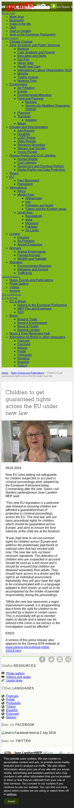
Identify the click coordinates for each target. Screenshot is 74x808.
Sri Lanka (32, 230)
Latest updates (11, 276)
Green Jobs (25, 63)
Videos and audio (18, 677)
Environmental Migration (34, 95)
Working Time (27, 80)
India (28, 219)
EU (11, 177)
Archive (14, 290)
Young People (27, 152)
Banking (23, 48)
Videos (14, 287)
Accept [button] (11, 801)
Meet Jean (8, 13)
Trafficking (24, 273)
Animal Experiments (31, 251)
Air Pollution (26, 88)
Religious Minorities (31, 145)
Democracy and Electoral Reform (40, 166)
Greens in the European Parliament (42, 305)
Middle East (25, 194)
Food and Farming (30, 98)
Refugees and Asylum (32, 269)
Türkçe (22, 365)
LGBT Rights (26, 137)
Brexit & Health (27, 326)
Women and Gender (31, 148)
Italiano (22, 347)
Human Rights (27, 159)
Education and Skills (31, 56)
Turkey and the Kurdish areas (45, 209)
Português (24, 355)
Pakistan (31, 226)
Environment (18, 84)
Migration (15, 262)
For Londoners (11, 294)
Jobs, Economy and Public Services (34, 45)
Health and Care (28, 66)
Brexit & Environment (32, 323)
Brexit (13, 315)
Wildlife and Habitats (31, 258)
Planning (23, 112)
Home (5, 373)
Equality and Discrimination (28, 127)
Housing (23, 237)
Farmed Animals (28, 255)
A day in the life (20, 24)
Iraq (28, 201)
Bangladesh (33, 216)
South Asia (25, 212)
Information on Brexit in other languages (37, 337)
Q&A (12, 27)
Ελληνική (12, 713)
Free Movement (28, 180)
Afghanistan (33, 198)
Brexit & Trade (27, 319)
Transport (24, 116)
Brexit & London (28, 330)
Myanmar (31, 223)
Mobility (22, 73)
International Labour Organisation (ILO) (44, 70)
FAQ (20, 312)
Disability (23, 134)
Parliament (25, 184)
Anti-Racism (26, 130)
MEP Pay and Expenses (34, 308)
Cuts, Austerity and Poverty (36, 52)
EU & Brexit (9, 298)
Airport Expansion (29, 244)
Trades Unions (27, 77)
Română (23, 358)
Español (23, 362)
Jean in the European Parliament (32, 34)
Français (23, 340)
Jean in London (20, 31)
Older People (26, 141)
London (14, 234)
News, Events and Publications (31, 280)
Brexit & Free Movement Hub (29, 333)
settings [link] (11, 794)
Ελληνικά (23, 344)
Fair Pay (23, 59)
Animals (15, 248)
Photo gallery (15, 673)
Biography (16, 20)
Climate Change (20, 41)
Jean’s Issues (10, 38)
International (18, 187)
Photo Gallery (19, 283)
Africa (21, 191)
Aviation (31, 120)
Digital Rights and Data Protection (41, 169)
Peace (14, 173)
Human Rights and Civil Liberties (32, 155)
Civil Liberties (27, 162)
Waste (21, 123)
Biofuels (31, 102)
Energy (22, 91)
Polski (21, 351)
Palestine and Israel (39, 205)
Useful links (14, 680)
